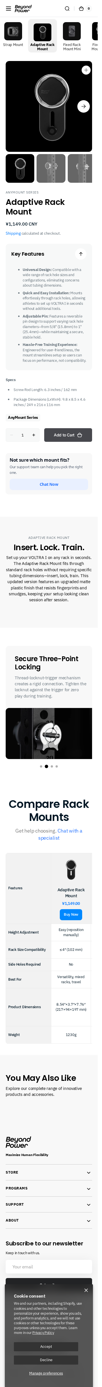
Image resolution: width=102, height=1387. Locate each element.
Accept (46, 1346)
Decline (46, 1359)
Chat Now (49, 478)
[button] (8, 8)
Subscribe (49, 1276)
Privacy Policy (43, 1332)
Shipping (13, 227)
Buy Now (71, 906)
